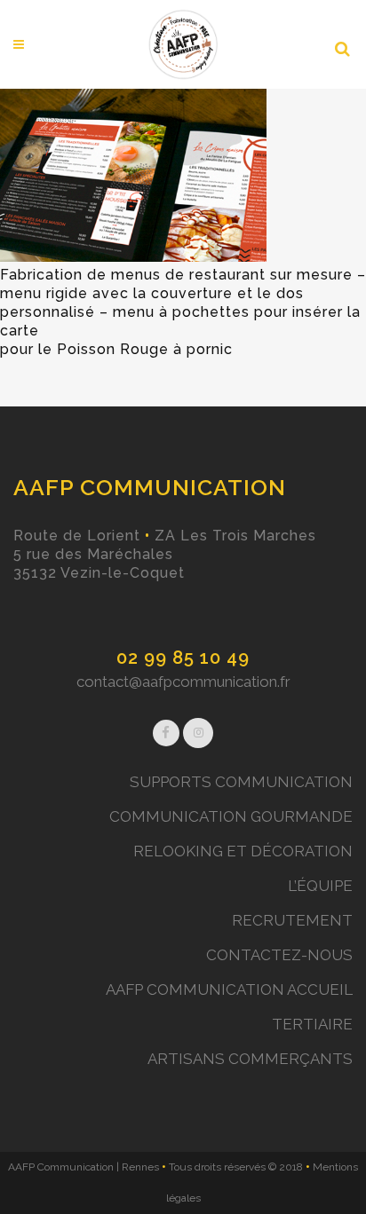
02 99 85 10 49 (183, 657)
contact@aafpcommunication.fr (183, 681)
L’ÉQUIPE (320, 886)
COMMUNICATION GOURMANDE (231, 816)
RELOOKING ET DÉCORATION (243, 851)
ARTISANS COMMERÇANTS (250, 1059)
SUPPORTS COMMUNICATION (241, 782)
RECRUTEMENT (292, 920)
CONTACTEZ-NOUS (279, 955)
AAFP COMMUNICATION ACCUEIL (229, 989)
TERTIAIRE (312, 1024)
